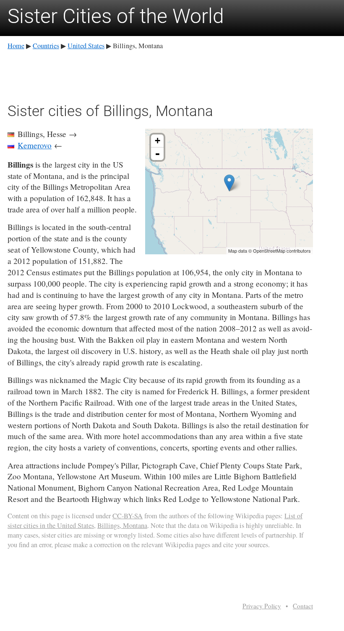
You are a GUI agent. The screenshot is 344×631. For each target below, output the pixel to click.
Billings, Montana (122, 525)
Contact (303, 606)
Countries (46, 45)
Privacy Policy (261, 606)
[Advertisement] (160, 75)
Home (16, 45)
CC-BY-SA (127, 515)
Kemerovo (35, 145)
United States (86, 45)
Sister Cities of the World (116, 16)
